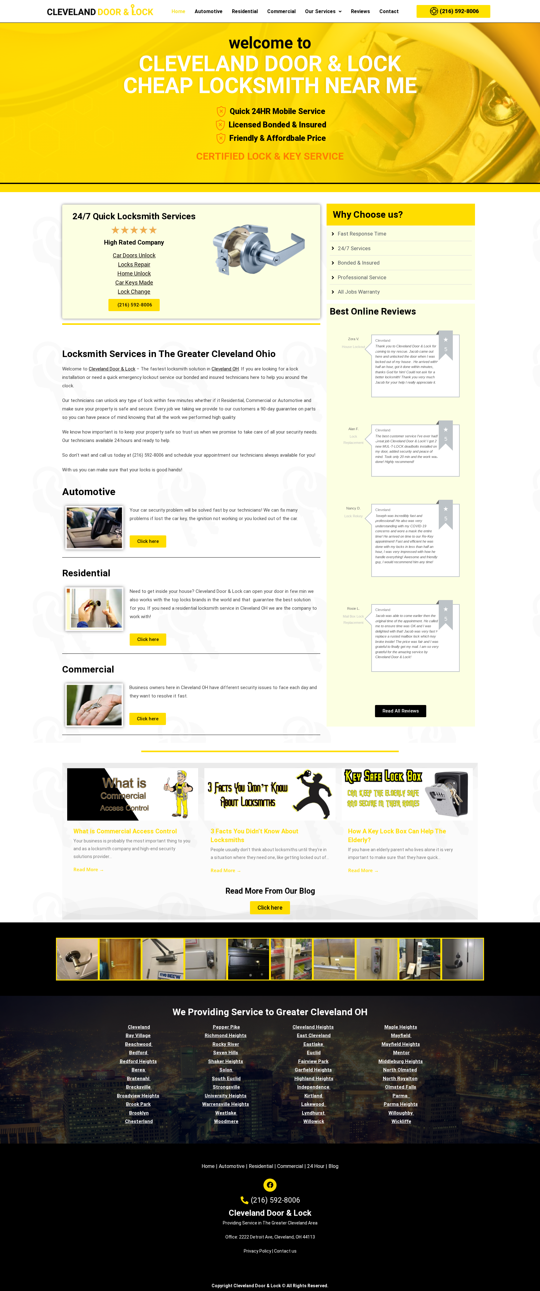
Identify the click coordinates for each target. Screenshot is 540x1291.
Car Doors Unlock (134, 255)
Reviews (360, 11)
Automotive (208, 11)
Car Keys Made (134, 282)
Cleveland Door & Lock (270, 1213)
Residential (245, 11)
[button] (323, 11)
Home (178, 11)
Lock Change (134, 291)
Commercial (281, 11)
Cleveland (139, 1027)
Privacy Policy (257, 1251)
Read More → (88, 869)
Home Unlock (134, 273)
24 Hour (315, 1166)
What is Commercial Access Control (125, 831)
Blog (333, 1166)
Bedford (138, 1052)
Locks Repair (134, 264)
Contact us (285, 1251)
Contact (389, 11)
